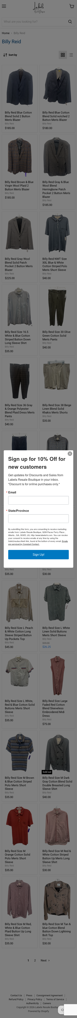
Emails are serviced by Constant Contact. (38, 543)
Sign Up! (38, 554)
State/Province (18, 510)
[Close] (70, 453)
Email (12, 492)
